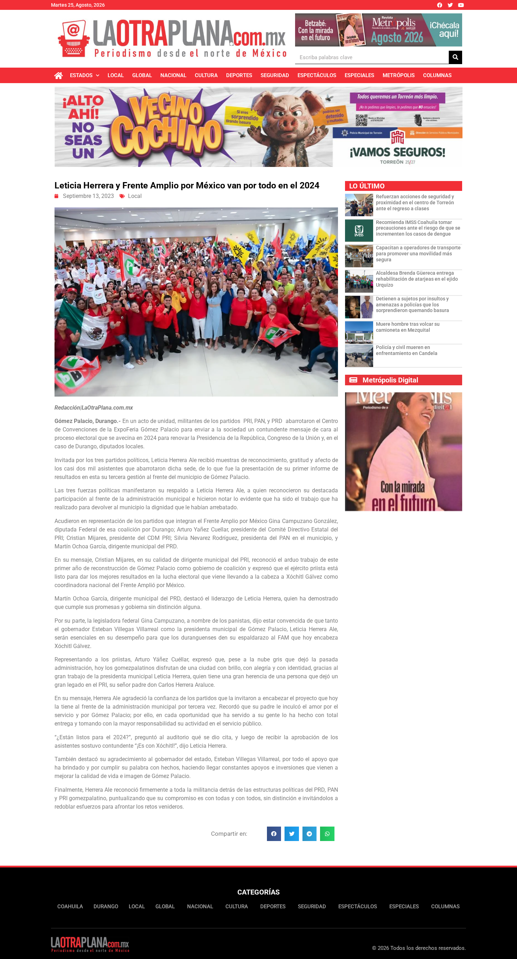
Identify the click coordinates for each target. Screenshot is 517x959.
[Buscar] (455, 57)
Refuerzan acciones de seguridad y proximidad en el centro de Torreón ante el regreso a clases (415, 202)
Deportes (239, 75)
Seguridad (275, 75)
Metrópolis (399, 75)
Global (142, 75)
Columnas (437, 75)
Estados (81, 75)
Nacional (173, 75)
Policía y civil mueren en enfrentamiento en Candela (407, 350)
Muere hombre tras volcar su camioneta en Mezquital (408, 327)
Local (116, 75)
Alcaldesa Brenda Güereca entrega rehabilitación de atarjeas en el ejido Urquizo (417, 279)
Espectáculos (317, 75)
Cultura (206, 75)
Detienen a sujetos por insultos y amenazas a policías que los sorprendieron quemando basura (412, 304)
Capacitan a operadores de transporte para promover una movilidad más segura (418, 253)
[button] (274, 834)
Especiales (359, 75)
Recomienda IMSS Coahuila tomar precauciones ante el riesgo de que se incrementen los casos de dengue (418, 228)
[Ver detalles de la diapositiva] (378, 29)
